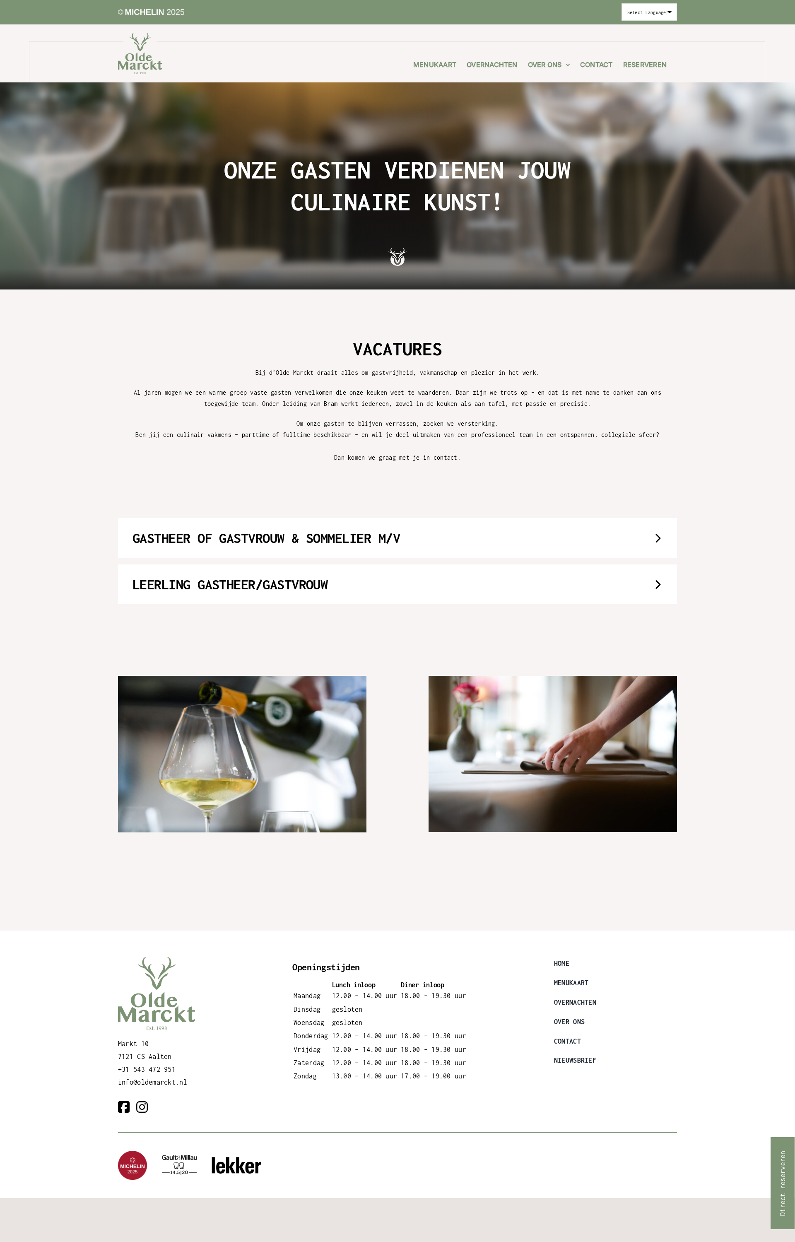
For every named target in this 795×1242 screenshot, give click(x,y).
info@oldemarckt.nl (152, 1082)
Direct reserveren (782, 1183)
